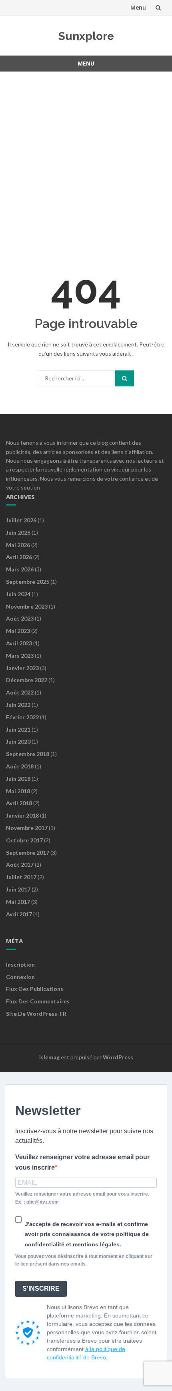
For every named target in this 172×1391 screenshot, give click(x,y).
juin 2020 (18, 741)
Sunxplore (86, 36)
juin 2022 (18, 704)
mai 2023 (18, 630)
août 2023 (20, 618)
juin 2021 (18, 729)
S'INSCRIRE (41, 1288)
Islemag (49, 1057)
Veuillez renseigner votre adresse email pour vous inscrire (82, 1162)
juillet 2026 (21, 520)
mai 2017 (18, 901)
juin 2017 (18, 889)
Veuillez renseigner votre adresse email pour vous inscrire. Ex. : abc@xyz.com (82, 1197)
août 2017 (20, 864)
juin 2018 (18, 778)
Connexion (20, 976)
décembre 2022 (26, 680)
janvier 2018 (22, 815)
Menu (138, 7)
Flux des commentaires (38, 1001)
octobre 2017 (24, 840)
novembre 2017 (27, 827)
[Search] (124, 378)
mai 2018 (18, 791)
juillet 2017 (21, 877)
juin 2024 (18, 594)
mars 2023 (20, 655)
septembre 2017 (27, 852)
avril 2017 (19, 914)
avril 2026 (19, 556)
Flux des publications (34, 988)
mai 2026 (18, 544)
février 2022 (22, 717)
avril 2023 (19, 643)
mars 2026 (20, 569)
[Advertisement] (86, 165)
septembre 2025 (27, 581)
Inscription (20, 964)
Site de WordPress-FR (36, 1013)
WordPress (118, 1057)
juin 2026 (18, 532)
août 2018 (20, 766)
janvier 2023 (22, 668)
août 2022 (20, 692)
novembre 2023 (27, 606)
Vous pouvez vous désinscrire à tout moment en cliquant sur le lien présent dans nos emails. (83, 1260)
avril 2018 (19, 803)
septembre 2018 (27, 753)
